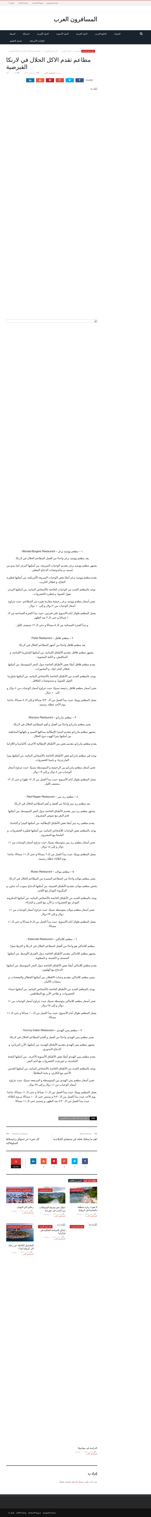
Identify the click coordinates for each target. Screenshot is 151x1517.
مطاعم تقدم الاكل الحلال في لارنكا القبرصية (73, 1118)
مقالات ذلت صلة (90, 1180)
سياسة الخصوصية (52, 3)
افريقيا (12, 33)
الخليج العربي (100, 33)
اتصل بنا (11, 3)
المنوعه (117, 33)
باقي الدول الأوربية (88, 51)
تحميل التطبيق (16, 40)
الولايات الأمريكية (37, 40)
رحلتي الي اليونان (25, 1207)
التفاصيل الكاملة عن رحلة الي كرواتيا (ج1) (21, 1247)
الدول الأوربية (43, 33)
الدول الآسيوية (62, 33)
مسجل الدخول (77, 1481)
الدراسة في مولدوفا (87, 1448)
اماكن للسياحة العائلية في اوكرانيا (52, 1231)
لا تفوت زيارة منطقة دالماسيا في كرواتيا (87, 1208)
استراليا (26, 33)
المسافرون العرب (75, 19)
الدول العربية (81, 33)
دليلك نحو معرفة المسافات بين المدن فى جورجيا (52, 1209)
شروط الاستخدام (38, 3)
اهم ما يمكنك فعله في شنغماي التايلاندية (75, 1139)
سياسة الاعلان (23, 3)
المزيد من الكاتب (75, 1180)
